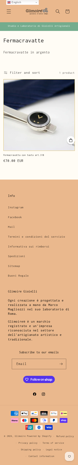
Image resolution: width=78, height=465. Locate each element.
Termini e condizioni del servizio (36, 236)
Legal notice (54, 449)
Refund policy (65, 436)
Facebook (15, 217)
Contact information (41, 456)
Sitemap (14, 266)
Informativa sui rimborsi (29, 246)
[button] (9, 11)
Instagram (16, 207)
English (16, 2)
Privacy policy (28, 443)
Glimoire (20, 436)
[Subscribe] (61, 364)
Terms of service (53, 443)
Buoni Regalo (18, 275)
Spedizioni (16, 256)
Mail (11, 226)
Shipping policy (31, 449)
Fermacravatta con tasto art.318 (23, 155)
